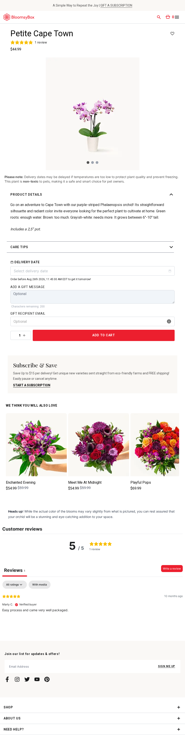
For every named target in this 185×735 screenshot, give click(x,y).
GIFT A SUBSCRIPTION (116, 5)
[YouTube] (37, 679)
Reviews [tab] (14, 570)
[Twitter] (27, 679)
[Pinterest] (47, 679)
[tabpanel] (92, 609)
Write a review (172, 568)
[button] (92, 194)
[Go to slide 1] (88, 162)
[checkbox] (40, 585)
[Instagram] (17, 679)
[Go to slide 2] (92, 162)
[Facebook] (7, 679)
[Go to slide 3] (97, 162)
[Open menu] (176, 17)
